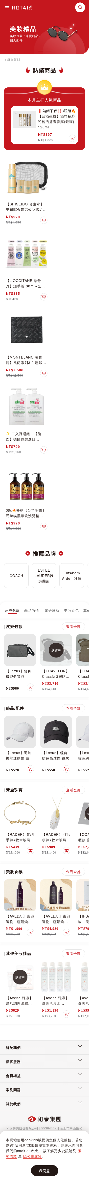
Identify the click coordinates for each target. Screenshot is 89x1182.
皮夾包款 (12, 610)
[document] (44, 1156)
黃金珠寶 (52, 610)
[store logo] (22, 7)
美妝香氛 (71, 610)
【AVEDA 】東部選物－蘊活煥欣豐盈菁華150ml (20, 921)
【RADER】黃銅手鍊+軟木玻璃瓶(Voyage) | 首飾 (20, 840)
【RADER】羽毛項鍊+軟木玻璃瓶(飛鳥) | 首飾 (56, 840)
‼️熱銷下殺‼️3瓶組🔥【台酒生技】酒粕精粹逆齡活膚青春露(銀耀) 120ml (57, 118)
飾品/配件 (32, 610)
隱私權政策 (32, 1156)
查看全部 (73, 626)
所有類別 (13, 59)
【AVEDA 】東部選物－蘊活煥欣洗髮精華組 (56, 921)
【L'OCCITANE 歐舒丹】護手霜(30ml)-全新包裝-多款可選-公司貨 (25, 286)
